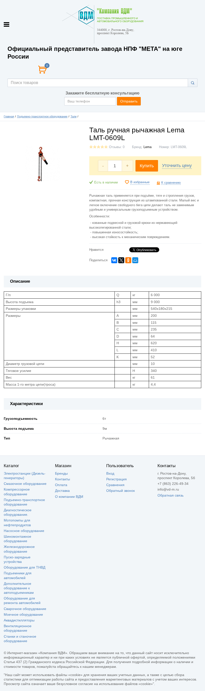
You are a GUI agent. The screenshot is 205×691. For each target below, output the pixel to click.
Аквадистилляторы (19, 620)
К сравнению (171, 182)
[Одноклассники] (128, 260)
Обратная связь (171, 495)
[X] (121, 260)
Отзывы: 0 (116, 147)
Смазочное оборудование (25, 484)
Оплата (61, 485)
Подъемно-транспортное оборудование (42, 116)
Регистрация (116, 479)
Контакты (62, 479)
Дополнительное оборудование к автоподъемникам (19, 588)
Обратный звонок (120, 491)
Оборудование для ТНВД (24, 567)
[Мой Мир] (135, 260)
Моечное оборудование (23, 614)
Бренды (61, 473)
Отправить (129, 101)
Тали (73, 116)
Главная (9, 116)
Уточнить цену (177, 165)
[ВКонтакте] (114, 260)
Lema (148, 147)
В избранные (140, 182)
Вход (110, 473)
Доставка (62, 491)
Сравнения (115, 485)
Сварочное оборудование (25, 609)
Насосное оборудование (24, 531)
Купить (147, 165)
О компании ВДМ (69, 497)
